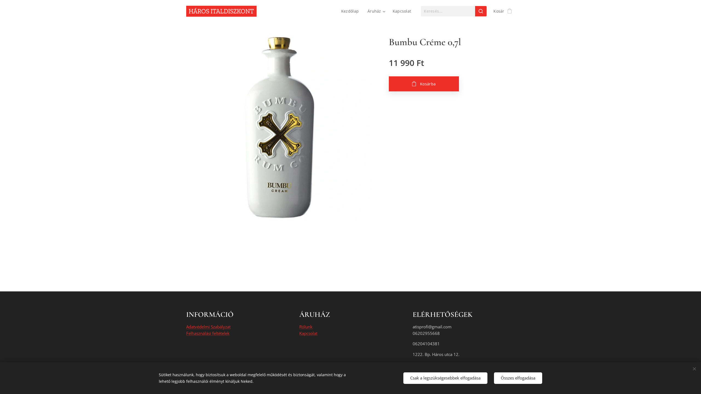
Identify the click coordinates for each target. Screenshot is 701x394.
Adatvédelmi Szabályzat (208, 326)
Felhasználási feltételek (207, 333)
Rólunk (305, 326)
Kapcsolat (308, 333)
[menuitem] (351, 11)
